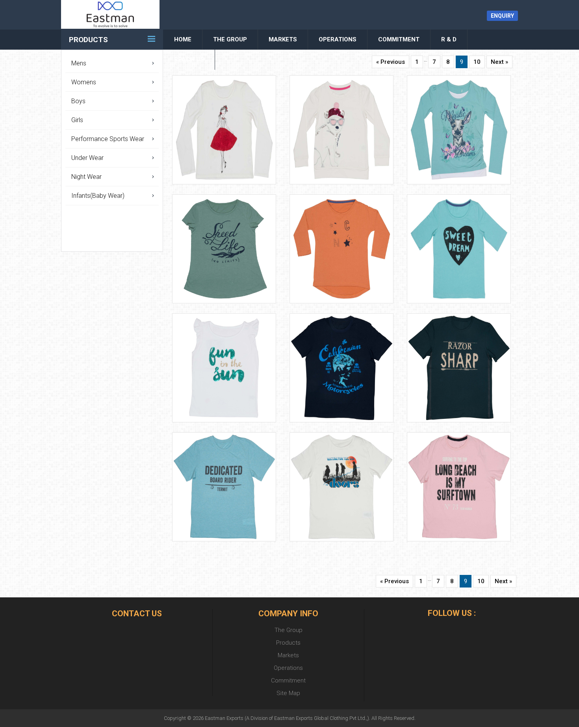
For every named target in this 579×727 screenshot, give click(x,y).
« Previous (390, 61)
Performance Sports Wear (107, 139)
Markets (283, 39)
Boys (78, 101)
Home (182, 39)
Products (88, 39)
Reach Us (189, 59)
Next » (499, 61)
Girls (77, 120)
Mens (78, 63)
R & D (449, 39)
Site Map (288, 693)
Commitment (398, 39)
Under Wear (87, 158)
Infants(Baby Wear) (97, 195)
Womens (83, 82)
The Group (230, 39)
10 (477, 61)
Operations (337, 39)
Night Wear (86, 176)
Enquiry (502, 16)
